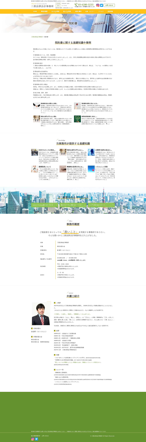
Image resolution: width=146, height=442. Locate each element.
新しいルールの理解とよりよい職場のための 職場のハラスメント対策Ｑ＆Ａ (77, 362)
